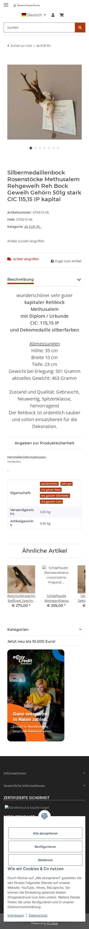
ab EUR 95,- (33, 226)
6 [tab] (53, 148)
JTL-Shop (52, 923)
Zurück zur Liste (21, 45)
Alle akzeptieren (45, 833)
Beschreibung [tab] (20, 279)
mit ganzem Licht (51, 501)
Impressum (16, 915)
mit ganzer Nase (50, 489)
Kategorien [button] (18, 629)
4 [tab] (44, 148)
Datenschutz (38, 915)
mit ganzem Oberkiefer (55, 495)
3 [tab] (40, 148)
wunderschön (49, 483)
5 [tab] (49, 148)
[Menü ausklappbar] (6, 3)
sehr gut (66, 483)
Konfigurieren (45, 847)
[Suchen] (80, 27)
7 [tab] (58, 148)
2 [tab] (35, 148)
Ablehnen (45, 860)
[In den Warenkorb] (11, 62)
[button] (34, 15)
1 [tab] (30, 148)
